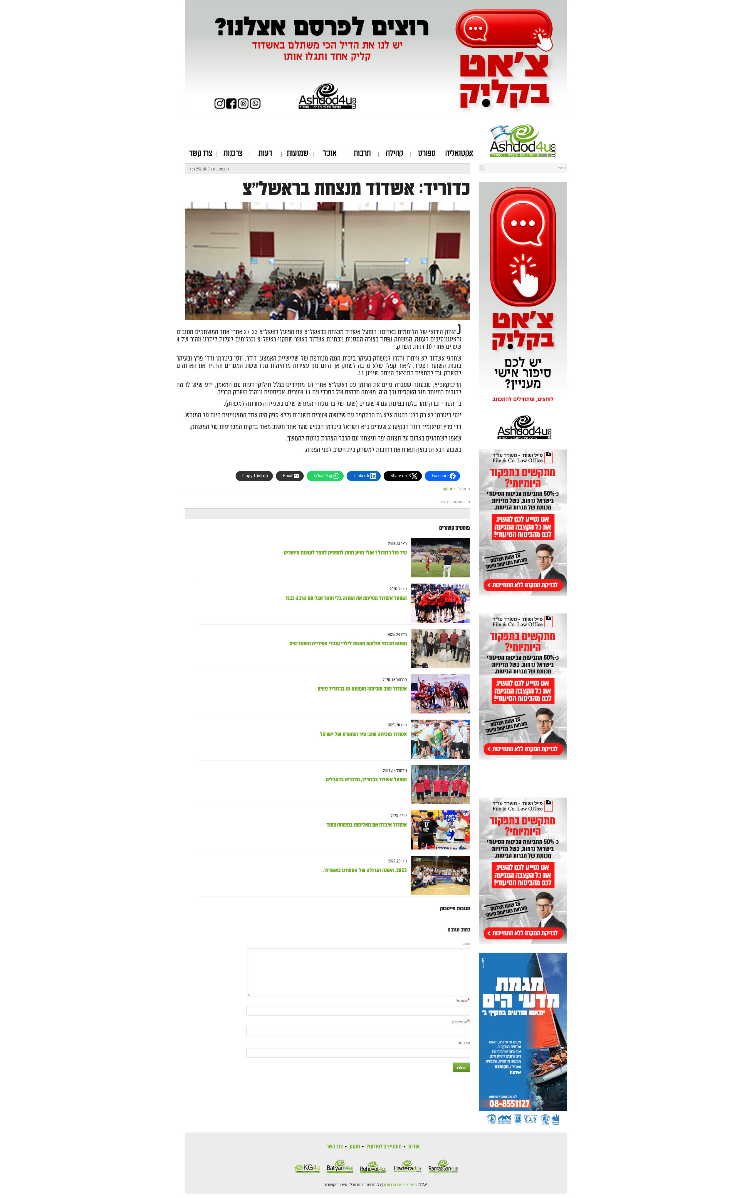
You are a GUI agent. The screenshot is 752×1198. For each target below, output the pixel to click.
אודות (414, 1146)
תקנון (355, 1146)
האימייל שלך (459, 1022)
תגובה (466, 944)
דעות (265, 153)
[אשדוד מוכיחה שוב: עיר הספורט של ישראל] (438, 739)
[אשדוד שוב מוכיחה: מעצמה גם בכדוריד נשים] (438, 694)
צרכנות (233, 153)
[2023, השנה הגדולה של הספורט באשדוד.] (438, 875)
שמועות (297, 153)
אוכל (330, 153)
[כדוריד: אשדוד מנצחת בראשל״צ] (327, 314)
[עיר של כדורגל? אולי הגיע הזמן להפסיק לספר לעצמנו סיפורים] (438, 558)
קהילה (394, 153)
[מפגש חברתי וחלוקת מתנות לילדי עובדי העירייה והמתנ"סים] (438, 648)
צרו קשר (200, 153)
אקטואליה (459, 153)
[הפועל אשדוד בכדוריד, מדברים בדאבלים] (438, 784)
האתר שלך (463, 1043)
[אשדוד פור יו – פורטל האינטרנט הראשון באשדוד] (528, 140)
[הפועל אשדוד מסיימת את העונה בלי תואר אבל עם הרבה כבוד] (438, 603)
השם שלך (461, 1001)
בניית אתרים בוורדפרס (400, 1185)
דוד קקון (448, 489)
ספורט (427, 153)
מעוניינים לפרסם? (384, 1146)
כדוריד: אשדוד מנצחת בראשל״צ (356, 189)
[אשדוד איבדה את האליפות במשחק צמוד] (438, 830)
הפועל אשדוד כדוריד (452, 502)
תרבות (362, 153)
